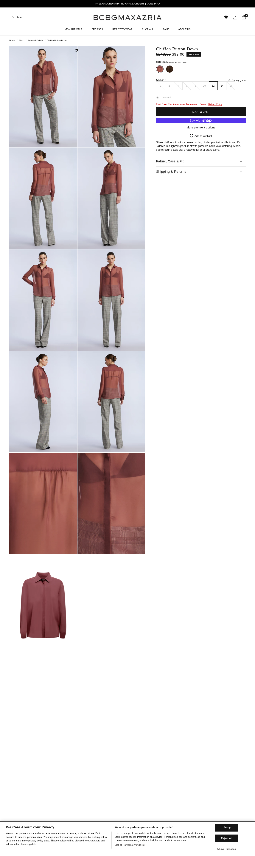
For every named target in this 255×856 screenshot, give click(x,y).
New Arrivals (73, 29)
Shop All (147, 29)
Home (12, 40)
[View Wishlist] (226, 17)
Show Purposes (226, 849)
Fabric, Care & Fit (170, 161)
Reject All (226, 838)
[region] (127, 838)
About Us (184, 29)
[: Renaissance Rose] (159, 69)
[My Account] (234, 17)
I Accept (226, 827)
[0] (242, 17)
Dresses (97, 29)
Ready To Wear (122, 29)
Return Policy (215, 104)
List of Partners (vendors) (129, 845)
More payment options (200, 127)
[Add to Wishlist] (77, 51)
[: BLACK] (169, 69)
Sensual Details (35, 40)
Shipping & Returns (171, 171)
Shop (21, 40)
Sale (166, 29)
